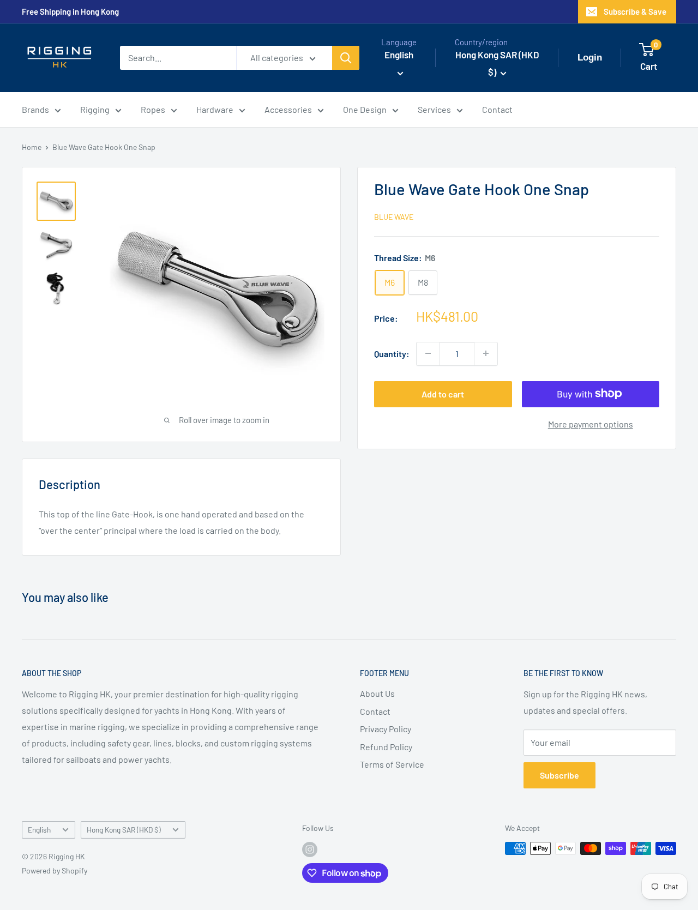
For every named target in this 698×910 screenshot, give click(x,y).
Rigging (95, 109)
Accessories (288, 109)
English (39, 829)
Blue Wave (393, 216)
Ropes (153, 109)
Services (434, 109)
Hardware (214, 109)
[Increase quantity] (485, 353)
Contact (497, 109)
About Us (377, 693)
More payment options (590, 423)
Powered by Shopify (54, 870)
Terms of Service (392, 764)
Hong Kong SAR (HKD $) (124, 829)
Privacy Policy (385, 729)
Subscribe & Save (635, 11)
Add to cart (443, 393)
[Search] (345, 58)
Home (31, 147)
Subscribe (559, 775)
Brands (35, 109)
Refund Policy (386, 747)
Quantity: (392, 353)
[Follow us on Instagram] (309, 849)
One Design (365, 109)
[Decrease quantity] (428, 353)
